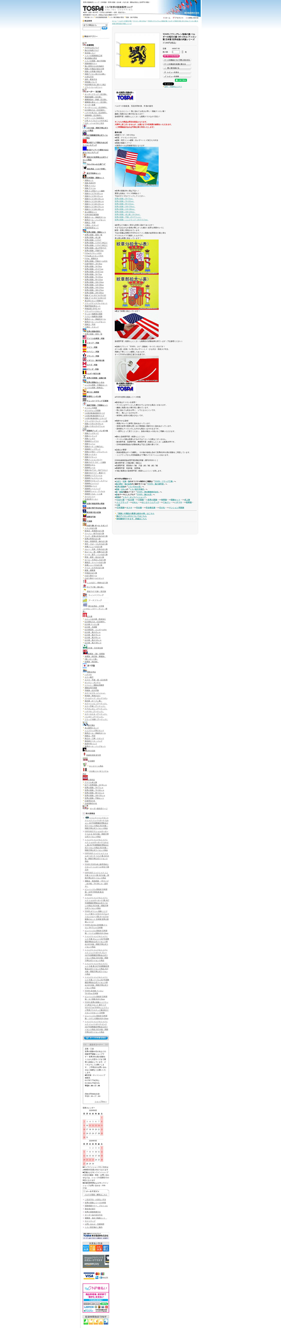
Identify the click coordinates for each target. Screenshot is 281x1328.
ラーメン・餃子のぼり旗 (94, 533)
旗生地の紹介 (90, 1209)
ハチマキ (88, 675)
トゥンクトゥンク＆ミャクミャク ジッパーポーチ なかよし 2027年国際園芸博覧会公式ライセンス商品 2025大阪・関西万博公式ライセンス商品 (97, 823)
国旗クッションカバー (93, 460)
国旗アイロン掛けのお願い (95, 74)
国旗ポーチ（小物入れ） (94, 446)
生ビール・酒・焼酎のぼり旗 (96, 552)
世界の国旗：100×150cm (94, 282)
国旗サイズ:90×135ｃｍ (94, 196)
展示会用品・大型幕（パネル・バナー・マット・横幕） (95, 608)
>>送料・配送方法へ (119, 12)
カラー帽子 (89, 677)
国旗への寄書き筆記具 (93, 71)
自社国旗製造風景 (101, 17)
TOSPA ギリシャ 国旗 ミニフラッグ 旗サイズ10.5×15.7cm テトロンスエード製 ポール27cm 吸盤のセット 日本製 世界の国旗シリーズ (97, 916)
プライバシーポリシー (93, 87)
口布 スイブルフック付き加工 (96, 121)
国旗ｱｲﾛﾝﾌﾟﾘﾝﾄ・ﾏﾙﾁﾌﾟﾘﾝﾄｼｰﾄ (96, 470)
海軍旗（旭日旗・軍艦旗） (95, 656)
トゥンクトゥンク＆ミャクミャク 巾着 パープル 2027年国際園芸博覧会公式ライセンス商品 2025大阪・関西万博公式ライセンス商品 (97, 982)
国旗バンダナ (90, 439)
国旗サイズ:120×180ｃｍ (94, 201)
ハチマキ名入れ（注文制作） (96, 113)
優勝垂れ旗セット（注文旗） (96, 102)
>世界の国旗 (152, 500)
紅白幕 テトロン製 (92, 624)
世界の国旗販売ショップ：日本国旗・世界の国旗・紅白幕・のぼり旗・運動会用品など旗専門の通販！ (117, 2)
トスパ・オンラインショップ (134, 497)
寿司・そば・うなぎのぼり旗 (96, 544)
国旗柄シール (90, 468)
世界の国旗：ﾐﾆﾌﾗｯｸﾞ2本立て (96, 245)
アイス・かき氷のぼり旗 (94, 568)
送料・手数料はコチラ (173, 87)
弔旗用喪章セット (92, 228)
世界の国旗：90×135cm (94, 280)
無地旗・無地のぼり (93, 696)
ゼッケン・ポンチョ (93, 682)
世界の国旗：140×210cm (94, 288)
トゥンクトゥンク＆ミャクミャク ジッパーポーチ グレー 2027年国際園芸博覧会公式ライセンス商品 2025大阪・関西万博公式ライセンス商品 (96, 955)
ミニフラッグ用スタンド (94, 731)
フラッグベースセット (93, 311)
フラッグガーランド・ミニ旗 (96, 421)
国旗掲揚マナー (91, 64)
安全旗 (139, 508)
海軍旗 (164, 500)
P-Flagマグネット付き (93, 253)
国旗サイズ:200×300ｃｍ (94, 209)
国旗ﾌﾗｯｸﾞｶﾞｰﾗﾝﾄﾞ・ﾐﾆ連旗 (95, 462)
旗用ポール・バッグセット (95, 220)
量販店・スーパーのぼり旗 (95, 562)
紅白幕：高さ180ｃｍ (93, 643)
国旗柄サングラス (92, 441)
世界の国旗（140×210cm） (125, 212)
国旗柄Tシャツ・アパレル (95, 491)
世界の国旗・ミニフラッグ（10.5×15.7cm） (132, 220)
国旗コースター (91, 454)
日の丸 (162, 508)
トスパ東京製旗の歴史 (116, 17)
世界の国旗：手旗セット (94, 798)
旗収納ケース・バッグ (93, 741)
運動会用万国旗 (91, 688)
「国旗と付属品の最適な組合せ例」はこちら (135, 513)
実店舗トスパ (89, 17)
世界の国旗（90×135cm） (124, 204)
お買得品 (91, 780)
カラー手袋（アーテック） (95, 706)
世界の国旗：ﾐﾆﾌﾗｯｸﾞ (93, 240)
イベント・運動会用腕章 (94, 685)
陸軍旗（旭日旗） (92, 662)
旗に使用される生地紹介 (94, 66)
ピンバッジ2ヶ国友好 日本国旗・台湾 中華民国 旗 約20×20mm (96, 892)
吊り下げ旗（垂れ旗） (95, 587)
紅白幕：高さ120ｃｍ (93, 640)
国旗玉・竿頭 (90, 223)
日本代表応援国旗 (92, 215)
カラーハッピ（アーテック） (96, 704)
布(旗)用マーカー (91, 499)
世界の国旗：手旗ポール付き (96, 261)
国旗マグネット (91, 457)
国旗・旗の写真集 (132, 17)
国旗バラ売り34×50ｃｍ (94, 424)
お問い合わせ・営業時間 (94, 1224)
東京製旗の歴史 (91, 58)
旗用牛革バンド (91, 744)
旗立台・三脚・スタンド (94, 738)
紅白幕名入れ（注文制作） (95, 110)
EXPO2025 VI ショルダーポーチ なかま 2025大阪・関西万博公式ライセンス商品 (97, 834)
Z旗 (118, 505)
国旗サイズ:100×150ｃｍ (94, 199)
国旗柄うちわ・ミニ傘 (93, 494)
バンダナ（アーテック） (94, 717)
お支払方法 (89, 77)
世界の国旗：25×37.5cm (94, 269)
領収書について (91, 82)
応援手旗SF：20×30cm (93, 264)
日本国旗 (120, 508)
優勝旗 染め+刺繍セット (96, 1218)
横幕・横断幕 (90, 570)
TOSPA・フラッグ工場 (163, 481)
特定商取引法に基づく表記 (95, 85)
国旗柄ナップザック (93, 449)
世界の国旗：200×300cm (94, 293)
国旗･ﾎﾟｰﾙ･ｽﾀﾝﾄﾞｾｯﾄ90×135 (95, 298)
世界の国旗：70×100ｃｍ (94, 790)
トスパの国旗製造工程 (93, 56)
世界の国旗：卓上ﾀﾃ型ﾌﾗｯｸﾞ (96, 248)
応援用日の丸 (90, 801)
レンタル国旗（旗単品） (94, 388)
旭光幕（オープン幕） (93, 701)
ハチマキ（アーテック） (94, 711)
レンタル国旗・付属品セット (96, 385)
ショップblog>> (101, 1101)
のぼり (118, 481)
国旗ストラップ (91, 436)
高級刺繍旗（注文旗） (93, 97)
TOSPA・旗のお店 (144, 495)
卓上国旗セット (91, 212)
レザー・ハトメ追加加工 (94, 118)
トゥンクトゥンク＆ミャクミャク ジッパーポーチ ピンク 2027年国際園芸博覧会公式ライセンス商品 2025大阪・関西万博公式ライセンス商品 (96, 1027)
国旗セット (89, 180)
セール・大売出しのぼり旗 (95, 560)
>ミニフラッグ (122, 502)
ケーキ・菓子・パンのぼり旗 (96, 555)
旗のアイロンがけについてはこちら (131, 516)
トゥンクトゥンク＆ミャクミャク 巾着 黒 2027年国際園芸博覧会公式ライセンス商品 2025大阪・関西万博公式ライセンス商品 (97, 969)
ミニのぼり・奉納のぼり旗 (97, 583)
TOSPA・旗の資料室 (155, 484)
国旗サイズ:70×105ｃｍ (94, 194)
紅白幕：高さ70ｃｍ (93, 635)
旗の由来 (128, 484)
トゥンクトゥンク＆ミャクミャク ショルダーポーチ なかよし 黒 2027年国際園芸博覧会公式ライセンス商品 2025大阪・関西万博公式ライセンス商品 (97, 845)
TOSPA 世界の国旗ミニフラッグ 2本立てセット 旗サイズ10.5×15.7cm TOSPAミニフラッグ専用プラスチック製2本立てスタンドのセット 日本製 (97, 1007)
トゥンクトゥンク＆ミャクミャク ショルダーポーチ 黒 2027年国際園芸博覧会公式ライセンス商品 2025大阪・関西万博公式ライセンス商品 (97, 903)
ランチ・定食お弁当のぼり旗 (96, 536)
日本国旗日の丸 (91, 803)
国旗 (117, 489)
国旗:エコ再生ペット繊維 (94, 191)
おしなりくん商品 (96, 766)
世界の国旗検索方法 (93, 1212)
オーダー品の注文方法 (93, 1215)
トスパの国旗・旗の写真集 (95, 61)
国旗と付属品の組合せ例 (94, 69)
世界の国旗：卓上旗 (93, 237)
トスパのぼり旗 (91, 528)
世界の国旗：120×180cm (94, 285)
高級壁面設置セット (93, 306)
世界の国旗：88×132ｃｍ (94, 793)
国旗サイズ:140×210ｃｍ (94, 204)
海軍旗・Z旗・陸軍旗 (96, 654)
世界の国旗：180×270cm (94, 290)
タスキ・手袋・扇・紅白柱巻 (96, 680)
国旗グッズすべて (92, 433)
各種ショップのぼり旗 (93, 565)
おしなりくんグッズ (150, 502)
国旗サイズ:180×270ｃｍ (94, 207)
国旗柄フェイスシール (93, 478)
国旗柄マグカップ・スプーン (96, 481)
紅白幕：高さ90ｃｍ (93, 638)
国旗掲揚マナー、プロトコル (96, 1206)
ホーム (114, 21)
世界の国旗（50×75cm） (124, 199)
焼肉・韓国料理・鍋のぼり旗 (96, 541)
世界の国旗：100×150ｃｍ (95, 796)
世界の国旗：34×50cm (93, 266)
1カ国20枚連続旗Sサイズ (94, 416)
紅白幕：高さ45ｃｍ (93, 632)
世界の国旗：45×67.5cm (94, 272)
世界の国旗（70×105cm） (124, 201)
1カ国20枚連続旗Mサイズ (95, 413)
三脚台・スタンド (92, 225)
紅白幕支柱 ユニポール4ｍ (96, 630)
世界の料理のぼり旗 (93, 539)
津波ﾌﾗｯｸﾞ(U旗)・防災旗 (96, 591)
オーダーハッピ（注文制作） (96, 107)
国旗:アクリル (90, 188)
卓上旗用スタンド (92, 728)
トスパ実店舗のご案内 (93, 1227)
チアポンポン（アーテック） (96, 709)
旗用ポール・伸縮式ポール (95, 217)
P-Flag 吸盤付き (91, 259)
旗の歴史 (119, 484)
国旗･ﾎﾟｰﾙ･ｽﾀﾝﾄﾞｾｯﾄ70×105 (95, 295)
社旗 (124, 481)
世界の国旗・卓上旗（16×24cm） (128, 214)
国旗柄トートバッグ (93, 489)
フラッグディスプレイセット (96, 303)
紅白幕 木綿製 (91, 627)
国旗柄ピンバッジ (92, 483)
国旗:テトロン (90, 186)
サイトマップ (90, 1221)
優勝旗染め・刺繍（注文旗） (96, 100)
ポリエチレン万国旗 (93, 410)
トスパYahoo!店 (134, 487)
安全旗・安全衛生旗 (95, 648)
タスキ (129, 508)
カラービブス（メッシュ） (95, 693)
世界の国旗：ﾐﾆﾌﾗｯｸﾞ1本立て (96, 243)
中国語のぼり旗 (91, 573)
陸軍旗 (189, 502)
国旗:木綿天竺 (90, 183)
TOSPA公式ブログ (92, 48)
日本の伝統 (90, 751)
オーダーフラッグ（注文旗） (96, 94)
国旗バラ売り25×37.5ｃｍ (95, 426)
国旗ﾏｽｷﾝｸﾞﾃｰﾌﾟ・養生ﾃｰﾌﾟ (95, 473)
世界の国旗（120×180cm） (125, 209)
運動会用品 (91, 672)
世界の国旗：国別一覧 (93, 235)
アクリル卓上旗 (91, 782)
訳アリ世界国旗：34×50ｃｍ (96, 785)
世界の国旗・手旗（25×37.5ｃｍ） (128, 217)
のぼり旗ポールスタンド (94, 578)
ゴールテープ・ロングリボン (96, 698)
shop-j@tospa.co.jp (92, 1094)
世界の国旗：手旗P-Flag (94, 251)
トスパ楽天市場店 (137, 489)
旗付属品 (91, 725)
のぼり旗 (120, 500)
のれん (123, 489)
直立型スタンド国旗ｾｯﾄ (94, 301)
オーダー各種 (90, 105)
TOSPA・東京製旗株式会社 (147, 492)
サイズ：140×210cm (139, 21)
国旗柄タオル (90, 465)
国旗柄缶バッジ (91, 486)
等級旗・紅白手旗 (92, 690)
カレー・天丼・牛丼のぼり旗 (96, 549)
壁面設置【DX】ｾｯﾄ (93, 309)
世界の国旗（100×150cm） (125, 207)
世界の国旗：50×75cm (93, 274)
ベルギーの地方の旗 (125, 21)
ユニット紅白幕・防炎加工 (95, 619)
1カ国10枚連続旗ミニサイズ (96, 418)
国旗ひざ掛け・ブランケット (96, 452)
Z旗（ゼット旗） (91, 659)
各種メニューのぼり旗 (93, 547)
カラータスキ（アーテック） (96, 714)
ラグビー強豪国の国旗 (93, 316)
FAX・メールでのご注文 (94, 123)
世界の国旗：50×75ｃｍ (94, 788)
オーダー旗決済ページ (99, 809)
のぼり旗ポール (91, 576)
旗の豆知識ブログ (92, 50)
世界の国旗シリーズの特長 (95, 1203)
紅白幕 (89, 616)
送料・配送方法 (91, 79)
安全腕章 (91, 761)
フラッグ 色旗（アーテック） (96, 719)
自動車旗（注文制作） (93, 115)
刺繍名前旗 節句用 (93, 755)
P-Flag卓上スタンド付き (94, 256)
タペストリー (90, 497)
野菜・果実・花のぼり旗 (94, 557)
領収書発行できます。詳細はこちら (131, 519)
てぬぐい (167, 502)
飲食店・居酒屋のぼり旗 (94, 531)
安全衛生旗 (150, 508)
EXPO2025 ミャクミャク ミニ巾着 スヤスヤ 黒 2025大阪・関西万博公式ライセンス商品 (97, 875)
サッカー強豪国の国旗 (93, 314)
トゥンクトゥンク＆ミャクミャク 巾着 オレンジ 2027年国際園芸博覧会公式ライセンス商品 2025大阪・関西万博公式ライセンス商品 (97, 941)
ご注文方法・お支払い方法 (95, 1200)
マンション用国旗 (176, 508)
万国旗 (141, 500)
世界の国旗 (120, 487)
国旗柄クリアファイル (93, 475)
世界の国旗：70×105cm (94, 277)
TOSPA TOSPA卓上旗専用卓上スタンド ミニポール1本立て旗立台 (97, 867)
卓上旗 (187, 500)
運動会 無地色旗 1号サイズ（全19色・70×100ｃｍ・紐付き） (97, 883)
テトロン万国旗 (91, 408)
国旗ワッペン (90, 444)
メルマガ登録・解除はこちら (95, 1195)
